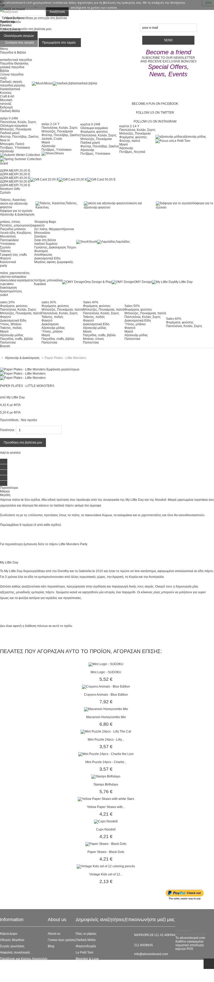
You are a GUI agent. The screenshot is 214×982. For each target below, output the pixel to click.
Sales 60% (173, 319)
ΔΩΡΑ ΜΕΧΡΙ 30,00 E (15, 174)
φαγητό (39, 225)
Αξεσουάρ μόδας (11, 335)
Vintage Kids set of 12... (105, 874)
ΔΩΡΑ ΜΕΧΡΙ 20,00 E (15, 170)
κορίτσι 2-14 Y (129, 126)
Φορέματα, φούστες (94, 131)
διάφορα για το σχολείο (16, 211)
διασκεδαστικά (10, 89)
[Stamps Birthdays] (105, 776)
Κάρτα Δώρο (8, 933)
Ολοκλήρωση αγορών (19, 36)
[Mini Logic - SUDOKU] (105, 664)
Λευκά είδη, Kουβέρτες (16, 233)
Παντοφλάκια (9, 240)
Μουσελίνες (8, 236)
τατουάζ (5, 104)
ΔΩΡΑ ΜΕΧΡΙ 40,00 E (15, 178)
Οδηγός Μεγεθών (12, 940)
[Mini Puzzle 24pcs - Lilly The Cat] (106, 731)
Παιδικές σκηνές (11, 82)
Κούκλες (6, 93)
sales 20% (7, 302)
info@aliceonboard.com (151, 954)
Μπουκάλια (42, 233)
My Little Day (183, 282)
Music (48, 83)
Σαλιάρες (40, 236)
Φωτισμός (41, 251)
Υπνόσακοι (7, 244)
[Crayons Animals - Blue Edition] (106, 686)
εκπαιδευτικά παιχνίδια (16, 60)
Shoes (59, 153)
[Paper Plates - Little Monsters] (23, 373)
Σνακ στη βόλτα (45, 240)
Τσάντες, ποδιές (11, 328)
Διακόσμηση (50, 324)
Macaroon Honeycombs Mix (106, 717)
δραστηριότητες (11, 291)
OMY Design (143, 282)
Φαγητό (5, 258)
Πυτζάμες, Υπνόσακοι (15, 147)
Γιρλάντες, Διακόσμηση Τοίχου (55, 247)
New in (5, 140)
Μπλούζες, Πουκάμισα (15, 129)
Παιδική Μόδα (86, 940)
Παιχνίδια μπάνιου (13, 229)
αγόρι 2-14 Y (50, 124)
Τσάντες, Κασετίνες (13, 200)
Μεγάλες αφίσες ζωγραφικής (53, 262)
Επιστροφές (8, 965)
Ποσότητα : (8, 430)
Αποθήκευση (43, 255)
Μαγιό (45, 142)
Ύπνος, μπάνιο (52, 331)
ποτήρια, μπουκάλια (48, 280)
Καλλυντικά (8, 262)
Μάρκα (5, 491)
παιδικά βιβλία (87, 83)
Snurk (93, 241)
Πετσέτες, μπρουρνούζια (17, 225)
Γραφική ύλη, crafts (13, 255)
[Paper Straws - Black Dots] (105, 844)
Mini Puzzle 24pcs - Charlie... (106, 762)
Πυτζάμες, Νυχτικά (132, 152)
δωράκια (40, 284)
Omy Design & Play (98, 282)
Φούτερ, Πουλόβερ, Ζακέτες (19, 136)
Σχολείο (5, 247)
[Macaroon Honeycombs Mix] (106, 709)
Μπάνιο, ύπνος (93, 339)
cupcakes (7, 284)
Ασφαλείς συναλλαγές (15, 952)
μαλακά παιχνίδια (12, 67)
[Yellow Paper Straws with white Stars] (106, 799)
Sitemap (6, 977)
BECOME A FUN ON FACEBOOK (155, 104)
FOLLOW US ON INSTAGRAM (155, 121)
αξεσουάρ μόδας (194, 136)
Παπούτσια (8, 342)
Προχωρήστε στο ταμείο (59, 42)
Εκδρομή (6, 107)
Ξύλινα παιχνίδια (11, 74)
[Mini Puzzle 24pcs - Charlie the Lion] (106, 754)
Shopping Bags (45, 222)
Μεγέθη (5, 495)
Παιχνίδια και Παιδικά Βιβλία (95, 965)
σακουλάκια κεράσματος (17, 280)
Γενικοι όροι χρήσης (62, 940)
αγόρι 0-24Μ (9, 118)
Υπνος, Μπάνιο (10, 324)
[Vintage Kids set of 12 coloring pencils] (106, 866)
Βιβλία (4, 71)
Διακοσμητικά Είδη (47, 258)
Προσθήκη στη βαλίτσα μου (23, 442)
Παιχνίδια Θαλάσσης (14, 63)
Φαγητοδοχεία (86, 946)
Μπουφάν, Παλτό (12, 144)
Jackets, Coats (51, 139)
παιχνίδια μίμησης (12, 85)
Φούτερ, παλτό (129, 141)
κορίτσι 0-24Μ (90, 124)
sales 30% (48, 302)
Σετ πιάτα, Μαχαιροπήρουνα (54, 229)
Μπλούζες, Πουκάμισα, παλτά (20, 313)
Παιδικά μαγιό (10, 133)
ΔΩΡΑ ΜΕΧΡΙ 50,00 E (15, 181)
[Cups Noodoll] (106, 821)
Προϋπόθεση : (10, 420)
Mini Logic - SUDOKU (106, 672)
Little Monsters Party (73, 544)
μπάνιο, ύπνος (10, 222)
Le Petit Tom (181, 141)
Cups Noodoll (106, 829)
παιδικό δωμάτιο (45, 244)
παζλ (3, 78)
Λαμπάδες (123, 241)
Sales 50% (132, 306)
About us (54, 933)
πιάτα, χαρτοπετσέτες (15, 273)
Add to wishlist (10, 453)
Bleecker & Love (87, 959)
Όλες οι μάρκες (86, 933)
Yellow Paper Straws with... (106, 807)
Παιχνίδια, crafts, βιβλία (16, 339)
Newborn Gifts (10, 189)
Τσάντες (5, 251)
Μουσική (6, 100)
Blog (51, 946)
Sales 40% (90, 302)
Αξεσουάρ (7, 151)
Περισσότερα (9, 488)
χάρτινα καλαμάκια (13, 276)
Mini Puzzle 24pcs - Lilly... (106, 739)
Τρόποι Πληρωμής (13, 971)
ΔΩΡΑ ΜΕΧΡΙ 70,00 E (15, 185)
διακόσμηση (8, 287)
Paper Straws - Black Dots (105, 852)
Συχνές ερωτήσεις (12, 946)
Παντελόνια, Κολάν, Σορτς (18, 122)
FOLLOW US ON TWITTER (155, 112)
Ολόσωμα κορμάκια (13, 125)
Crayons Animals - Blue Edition (106, 694)
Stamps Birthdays (105, 784)
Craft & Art (7, 96)
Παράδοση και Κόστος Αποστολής (24, 959)
